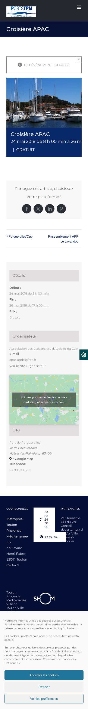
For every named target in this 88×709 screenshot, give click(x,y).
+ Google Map (22, 459)
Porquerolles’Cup (20, 236)
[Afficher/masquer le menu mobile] (79, 7)
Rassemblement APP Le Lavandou (63, 238)
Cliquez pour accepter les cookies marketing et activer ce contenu (44, 399)
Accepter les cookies (44, 675)
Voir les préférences (44, 698)
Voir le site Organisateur (27, 366)
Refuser (44, 687)
